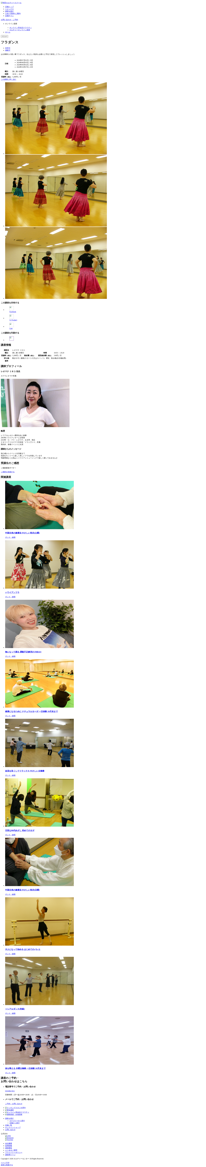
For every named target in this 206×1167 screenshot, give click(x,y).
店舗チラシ (9, 16)
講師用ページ (10, 1155)
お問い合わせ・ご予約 (9, 20)
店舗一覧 (8, 1125)
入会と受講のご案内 (13, 13)
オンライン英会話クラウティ (20, 28)
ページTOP (5, 1163)
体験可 (7, 50)
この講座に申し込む (8, 79)
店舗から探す (14, 1123)
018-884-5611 (10, 1091)
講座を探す (9, 11)
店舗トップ (9, 7)
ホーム (7, 32)
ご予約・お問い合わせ (13, 1104)
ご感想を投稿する (8, 472)
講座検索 (7, 1165)
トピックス (9, 9)
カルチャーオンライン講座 (19, 30)
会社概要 (8, 1143)
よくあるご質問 (11, 1150)
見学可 (7, 48)
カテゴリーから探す (17, 1121)
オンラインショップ (13, 1127)
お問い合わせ (10, 1130)
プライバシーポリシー (13, 1152)
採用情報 (8, 1146)
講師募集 (8, 1148)
